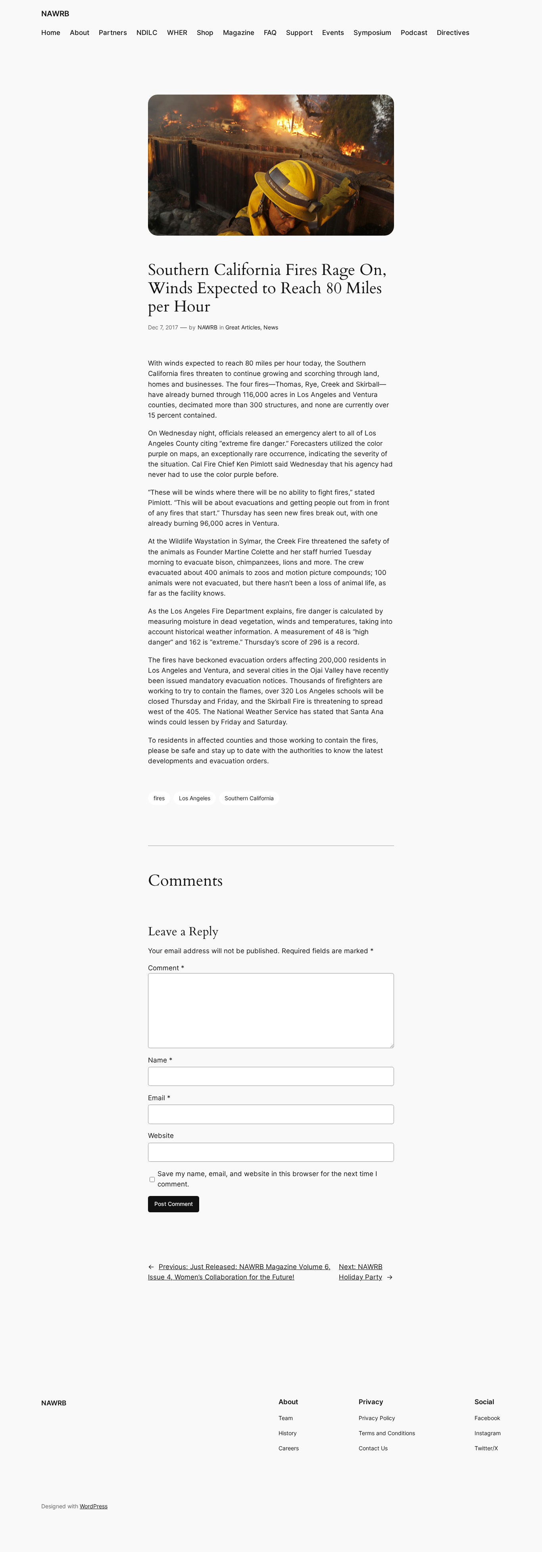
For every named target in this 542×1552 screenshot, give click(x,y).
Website (161, 1136)
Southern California (249, 798)
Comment (166, 968)
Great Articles (242, 327)
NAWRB (55, 13)
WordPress (94, 1506)
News (270, 327)
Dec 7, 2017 (163, 327)
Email (159, 1098)
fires (159, 798)
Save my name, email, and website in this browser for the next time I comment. (267, 1179)
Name (160, 1060)
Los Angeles (194, 798)
